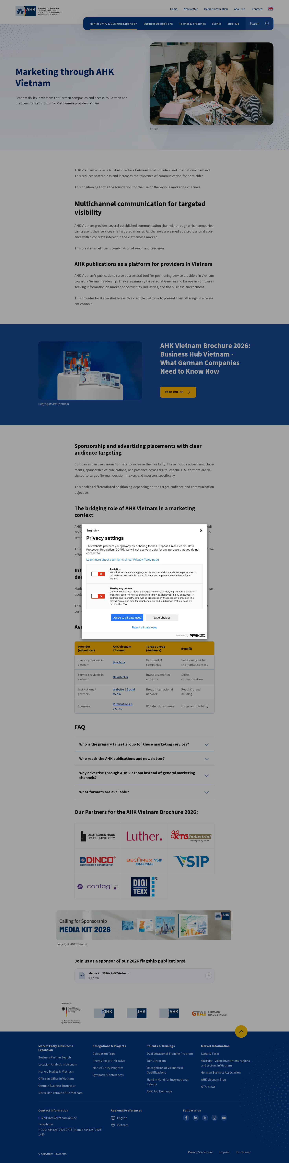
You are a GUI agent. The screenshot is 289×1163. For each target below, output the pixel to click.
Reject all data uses (144, 627)
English (92, 530)
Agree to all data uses (127, 617)
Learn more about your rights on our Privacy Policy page (122, 559)
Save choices (161, 617)
